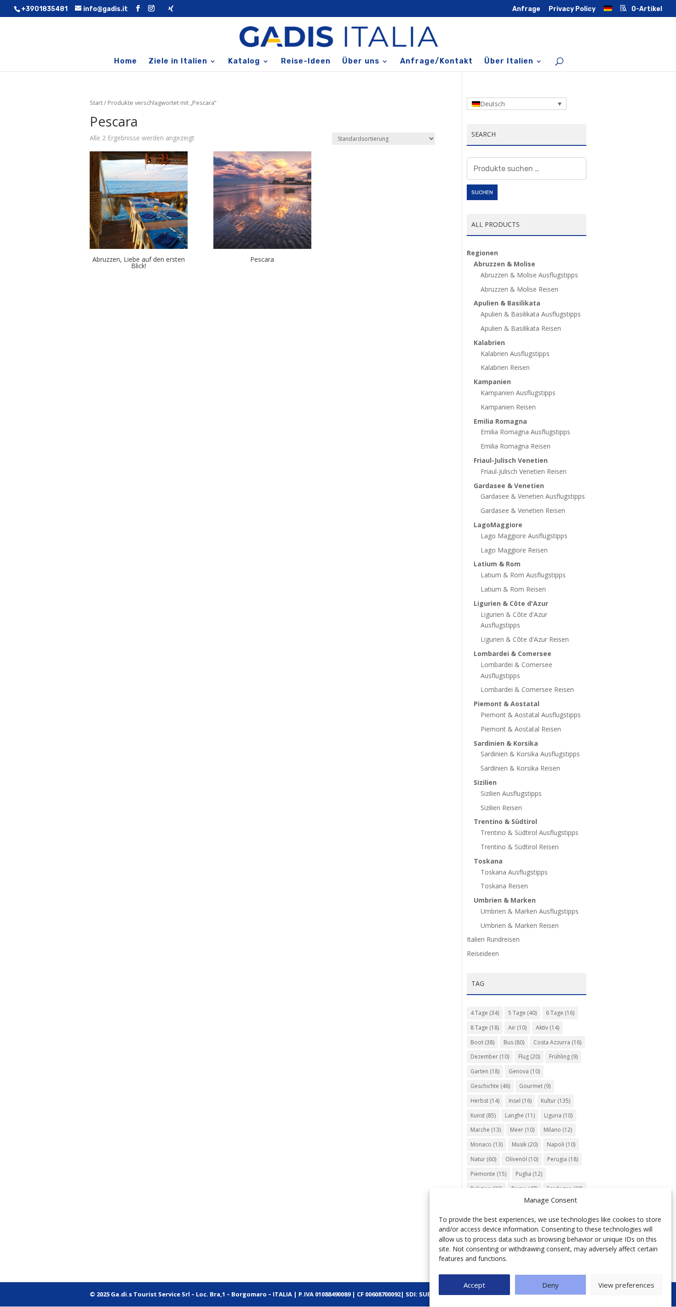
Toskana (488, 861)
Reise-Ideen (306, 61)
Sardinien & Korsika (506, 743)
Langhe (520, 1115)
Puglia (529, 1174)
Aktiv (547, 1027)
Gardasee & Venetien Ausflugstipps (533, 496)
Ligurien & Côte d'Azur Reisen (525, 639)
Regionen (482, 252)
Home (125, 61)
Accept (474, 1285)
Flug (529, 1056)
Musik (525, 1144)
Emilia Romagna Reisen (515, 446)
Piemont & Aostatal (506, 703)
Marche (485, 1130)
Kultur (555, 1101)
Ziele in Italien (178, 61)
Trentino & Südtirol (505, 821)
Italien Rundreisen (493, 939)
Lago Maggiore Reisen (514, 550)
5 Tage (522, 1013)
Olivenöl (521, 1159)
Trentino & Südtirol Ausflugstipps (530, 832)
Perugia (562, 1159)
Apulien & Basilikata (507, 303)
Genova (524, 1071)
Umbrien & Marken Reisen (520, 925)
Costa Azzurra (557, 1042)
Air (517, 1027)
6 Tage (560, 1013)
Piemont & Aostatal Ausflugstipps (531, 714)
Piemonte (488, 1174)
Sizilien (485, 782)
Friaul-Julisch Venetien (511, 460)
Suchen (482, 192)
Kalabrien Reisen (505, 367)
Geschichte (490, 1086)
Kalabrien (489, 342)
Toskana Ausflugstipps (514, 872)
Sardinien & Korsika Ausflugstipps (530, 753)
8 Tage (484, 1027)
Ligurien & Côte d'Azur (511, 603)
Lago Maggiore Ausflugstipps (524, 535)
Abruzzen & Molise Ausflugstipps (529, 275)
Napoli (561, 1144)
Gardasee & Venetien (509, 485)
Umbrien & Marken (505, 900)
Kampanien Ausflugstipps (518, 392)
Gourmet (534, 1086)
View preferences (626, 1285)
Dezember (489, 1056)
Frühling (563, 1056)
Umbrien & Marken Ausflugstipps (530, 911)
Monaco (486, 1144)
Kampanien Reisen (508, 407)
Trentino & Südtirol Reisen (520, 846)
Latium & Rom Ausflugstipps (523, 574)
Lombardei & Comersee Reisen (527, 689)
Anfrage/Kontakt (436, 61)
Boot (482, 1042)
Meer (522, 1130)
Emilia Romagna (500, 421)
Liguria (558, 1115)
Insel (520, 1101)
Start (96, 102)
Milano (558, 1130)
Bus (514, 1042)
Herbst (484, 1101)
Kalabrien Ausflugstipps (515, 353)
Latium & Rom (497, 563)
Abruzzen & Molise (504, 263)
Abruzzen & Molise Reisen (519, 289)
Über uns (360, 61)
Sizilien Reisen (501, 807)
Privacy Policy (572, 9)
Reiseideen (483, 953)
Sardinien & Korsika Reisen (520, 768)
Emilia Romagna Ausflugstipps (525, 431)
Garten (484, 1071)
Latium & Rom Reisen (513, 589)
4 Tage (484, 1013)
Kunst (483, 1115)
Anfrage (526, 9)
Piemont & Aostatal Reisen (521, 729)
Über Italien (508, 61)
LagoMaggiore (498, 524)
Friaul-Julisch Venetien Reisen (524, 471)
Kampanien (492, 381)
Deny (550, 1285)
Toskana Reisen (504, 885)
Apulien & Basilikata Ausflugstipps (531, 314)
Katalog (244, 61)
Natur (483, 1159)
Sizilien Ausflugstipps (511, 793)
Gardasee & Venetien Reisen (523, 510)
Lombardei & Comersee (512, 653)
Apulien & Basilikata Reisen (521, 328)
